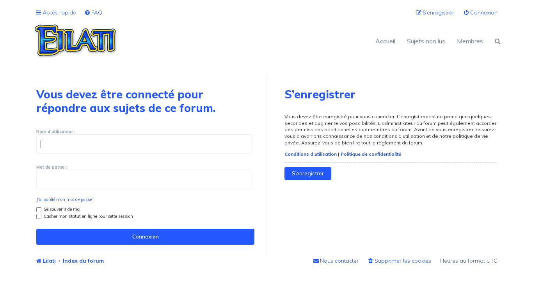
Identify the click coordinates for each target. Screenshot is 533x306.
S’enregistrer (308, 173)
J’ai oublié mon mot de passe (64, 199)
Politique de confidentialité (371, 154)
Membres (470, 41)
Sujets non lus (426, 41)
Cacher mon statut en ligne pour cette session (88, 216)
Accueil (385, 41)
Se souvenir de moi (61, 209)
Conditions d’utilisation (310, 154)
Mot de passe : (51, 167)
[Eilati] (149, 41)
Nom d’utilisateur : (55, 131)
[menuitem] (93, 13)
